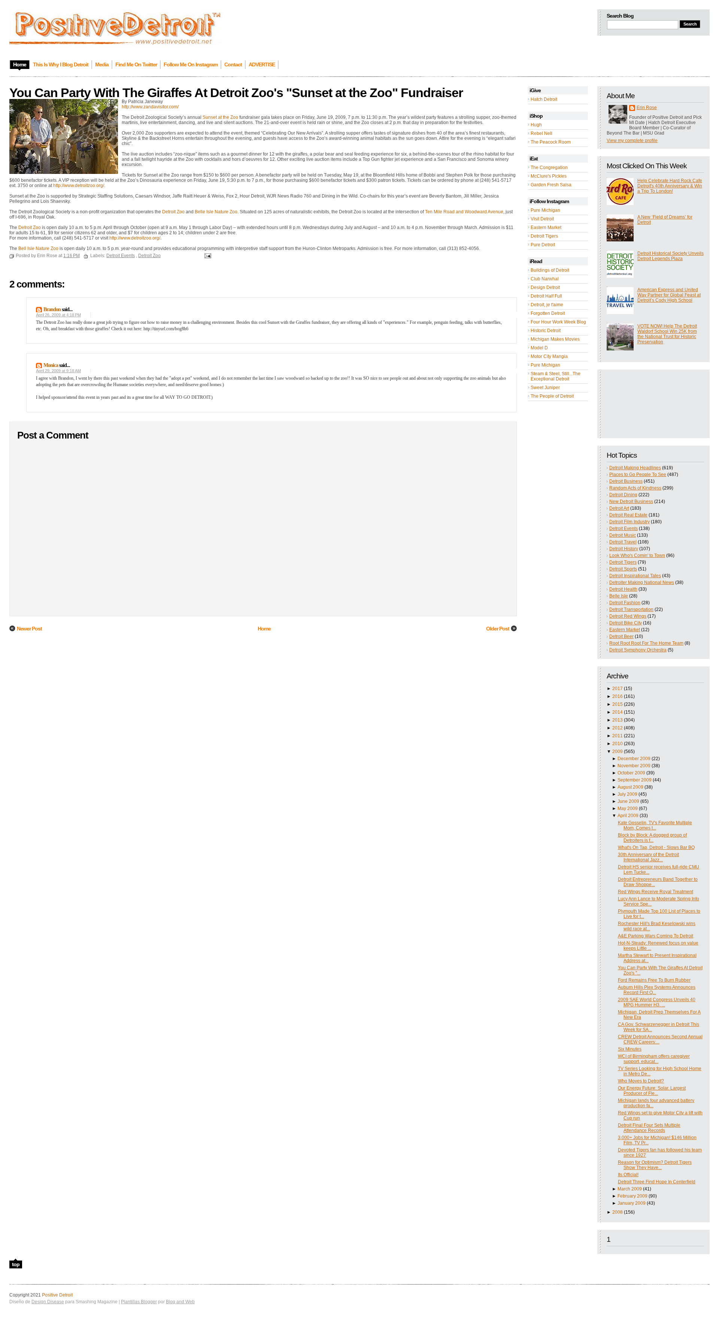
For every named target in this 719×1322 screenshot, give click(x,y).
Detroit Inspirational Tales (635, 575)
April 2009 (628, 815)
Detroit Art (619, 508)
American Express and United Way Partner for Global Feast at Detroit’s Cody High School (669, 295)
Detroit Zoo (174, 211)
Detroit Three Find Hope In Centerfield (656, 1181)
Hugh (536, 124)
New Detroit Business (631, 501)
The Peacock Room (551, 142)
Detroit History (623, 548)
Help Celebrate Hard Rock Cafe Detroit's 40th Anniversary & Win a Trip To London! (669, 186)
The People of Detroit (552, 396)
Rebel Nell (541, 133)
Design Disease (47, 1301)
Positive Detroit (57, 1295)
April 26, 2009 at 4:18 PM (58, 315)
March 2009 (630, 1189)
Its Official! (628, 1174)
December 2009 (634, 758)
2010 (617, 743)
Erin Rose (647, 107)
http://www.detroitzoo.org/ (78, 185)
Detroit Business (626, 481)
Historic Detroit (546, 330)
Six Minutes (629, 1049)
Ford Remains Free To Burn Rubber (654, 980)
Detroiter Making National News (641, 582)
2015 (617, 704)
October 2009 (631, 773)
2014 (617, 712)
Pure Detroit (543, 244)
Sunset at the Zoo (221, 117)
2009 (617, 751)
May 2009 (628, 808)
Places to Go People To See (637, 474)
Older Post (497, 629)
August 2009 (630, 787)
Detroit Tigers (544, 236)
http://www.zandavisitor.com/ (150, 106)
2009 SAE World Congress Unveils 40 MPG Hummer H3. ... (656, 1002)
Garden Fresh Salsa (551, 184)
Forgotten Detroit (548, 313)
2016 (617, 696)
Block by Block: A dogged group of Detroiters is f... (652, 837)
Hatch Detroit (544, 99)
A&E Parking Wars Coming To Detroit (655, 936)
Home (264, 629)
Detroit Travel (623, 542)
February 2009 (632, 1196)
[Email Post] (206, 255)
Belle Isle (618, 596)
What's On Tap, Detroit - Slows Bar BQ (656, 847)
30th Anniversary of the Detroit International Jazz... (648, 857)
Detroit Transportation (631, 609)
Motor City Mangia (549, 356)
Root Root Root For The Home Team (646, 643)
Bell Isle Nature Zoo (39, 248)
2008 (617, 1212)
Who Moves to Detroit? (641, 1081)
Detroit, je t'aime (547, 304)
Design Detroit (545, 287)
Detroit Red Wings (627, 616)
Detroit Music (622, 535)
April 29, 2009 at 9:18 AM (58, 370)
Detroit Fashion (624, 602)
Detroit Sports (623, 569)
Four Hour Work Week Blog (558, 322)
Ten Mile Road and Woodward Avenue (464, 211)
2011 (617, 735)
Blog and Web (180, 1301)
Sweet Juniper (545, 387)
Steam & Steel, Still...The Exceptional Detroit (555, 376)
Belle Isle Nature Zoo (216, 211)
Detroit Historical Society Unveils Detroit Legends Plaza (670, 256)
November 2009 (634, 765)
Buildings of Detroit (550, 270)
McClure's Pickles (549, 176)
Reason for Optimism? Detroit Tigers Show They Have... (655, 1165)
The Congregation (549, 167)
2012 (617, 728)
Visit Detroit (542, 219)
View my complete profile (632, 140)
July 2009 (627, 794)
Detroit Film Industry (629, 521)
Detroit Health (623, 589)
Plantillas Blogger (139, 1301)
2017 (617, 688)
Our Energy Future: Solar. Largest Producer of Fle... (652, 1090)
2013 (617, 720)
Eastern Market (546, 227)
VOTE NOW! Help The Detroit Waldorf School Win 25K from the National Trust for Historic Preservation (667, 333)
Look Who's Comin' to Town (637, 555)
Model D (539, 347)
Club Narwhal (545, 278)
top (15, 1264)
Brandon (52, 309)
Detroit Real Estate (628, 515)
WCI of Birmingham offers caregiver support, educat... (654, 1059)
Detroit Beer (621, 636)
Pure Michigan (545, 210)
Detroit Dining (623, 494)
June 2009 (628, 801)
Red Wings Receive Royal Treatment (655, 891)
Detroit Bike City (625, 623)
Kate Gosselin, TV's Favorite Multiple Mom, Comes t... (655, 825)
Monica (50, 365)
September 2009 (635, 780)
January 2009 (632, 1203)
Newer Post (29, 629)
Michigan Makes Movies (555, 339)
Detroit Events (623, 528)
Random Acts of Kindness (635, 488)
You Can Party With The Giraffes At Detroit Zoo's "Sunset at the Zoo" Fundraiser (236, 92)
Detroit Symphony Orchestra (638, 650)
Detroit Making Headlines (635, 467)
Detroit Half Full (546, 296)
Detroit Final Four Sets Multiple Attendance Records (649, 1128)
